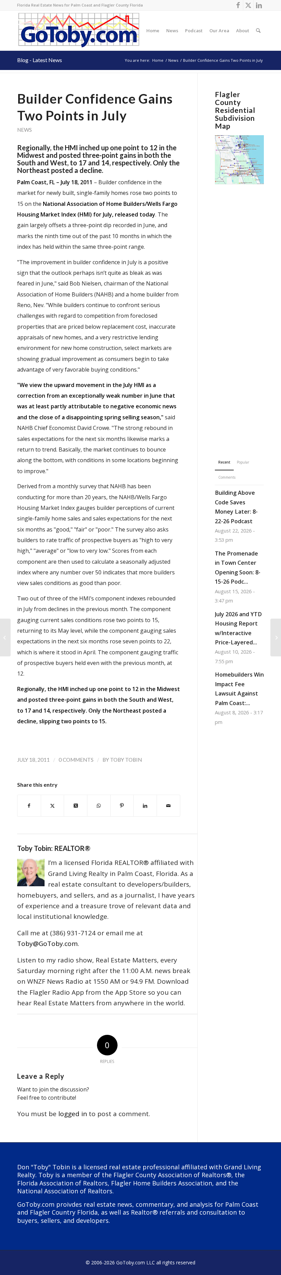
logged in (72, 1113)
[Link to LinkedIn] (259, 5)
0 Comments (76, 760)
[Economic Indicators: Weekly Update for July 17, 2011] (5, 637)
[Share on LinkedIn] (145, 805)
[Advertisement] (239, 311)
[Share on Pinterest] (122, 805)
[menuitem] (153, 30)
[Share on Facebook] (29, 805)
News (24, 130)
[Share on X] (52, 805)
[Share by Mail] (168, 805)
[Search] (258, 30)
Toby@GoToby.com (47, 943)
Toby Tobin (126, 760)
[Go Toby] (79, 30)
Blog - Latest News (39, 60)
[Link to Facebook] (238, 5)
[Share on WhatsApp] (98, 805)
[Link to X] (248, 5)
